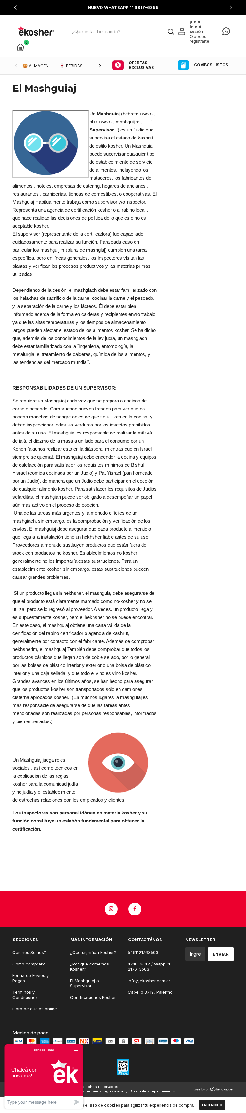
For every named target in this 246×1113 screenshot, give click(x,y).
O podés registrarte (199, 39)
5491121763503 (143, 952)
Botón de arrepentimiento (152, 1091)
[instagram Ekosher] (111, 909)
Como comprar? (28, 963)
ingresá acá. (113, 1091)
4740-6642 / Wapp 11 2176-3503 (149, 966)
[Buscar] (170, 32)
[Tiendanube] (213, 1090)
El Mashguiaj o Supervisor (84, 983)
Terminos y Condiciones (25, 995)
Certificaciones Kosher (93, 997)
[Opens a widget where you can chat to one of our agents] (44, 1076)
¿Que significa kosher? (93, 952)
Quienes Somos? (29, 952)
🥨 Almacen (35, 65)
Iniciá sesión (196, 29)
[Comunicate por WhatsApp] (226, 32)
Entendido (212, 1105)
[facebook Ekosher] (134, 909)
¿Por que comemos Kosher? (89, 966)
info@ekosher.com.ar (149, 980)
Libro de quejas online (34, 1008)
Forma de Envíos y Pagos (30, 978)
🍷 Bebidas (71, 65)
